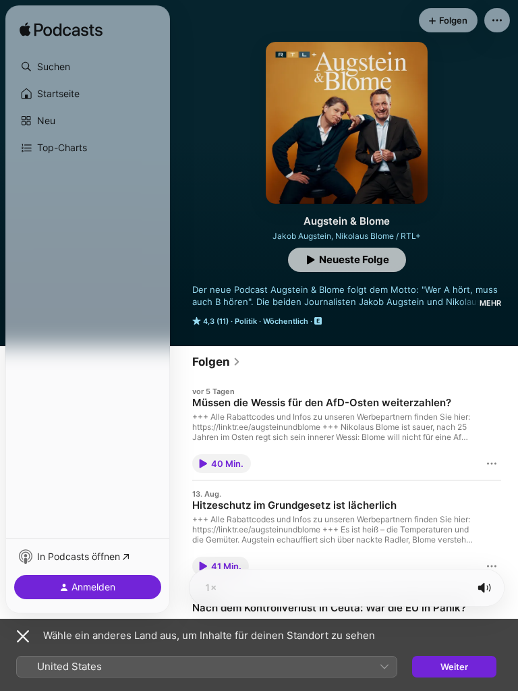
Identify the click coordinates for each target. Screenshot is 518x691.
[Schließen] (23, 636)
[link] (216, 361)
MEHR (490, 303)
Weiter (454, 666)
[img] (61, 30)
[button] (88, 66)
